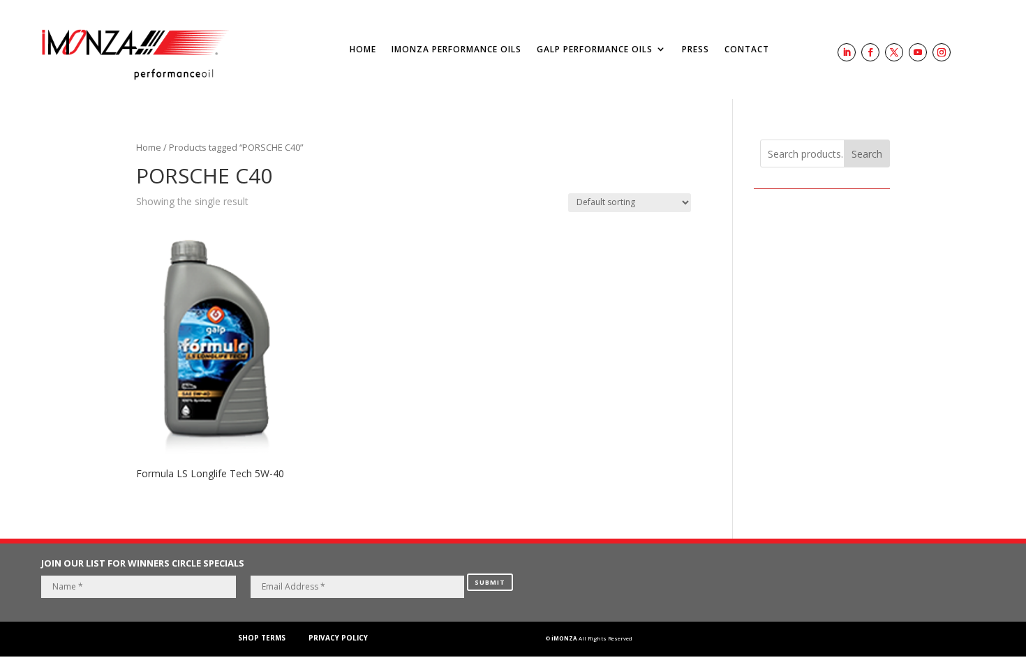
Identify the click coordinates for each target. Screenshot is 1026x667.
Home (148, 147)
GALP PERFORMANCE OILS (595, 49)
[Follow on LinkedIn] (847, 52)
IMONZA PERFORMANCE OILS (456, 49)
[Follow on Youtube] (918, 52)
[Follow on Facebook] (870, 52)
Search (867, 153)
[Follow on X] (894, 52)
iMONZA (564, 638)
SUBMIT (490, 582)
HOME (363, 49)
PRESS (695, 49)
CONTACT (746, 49)
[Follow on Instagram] (941, 52)
